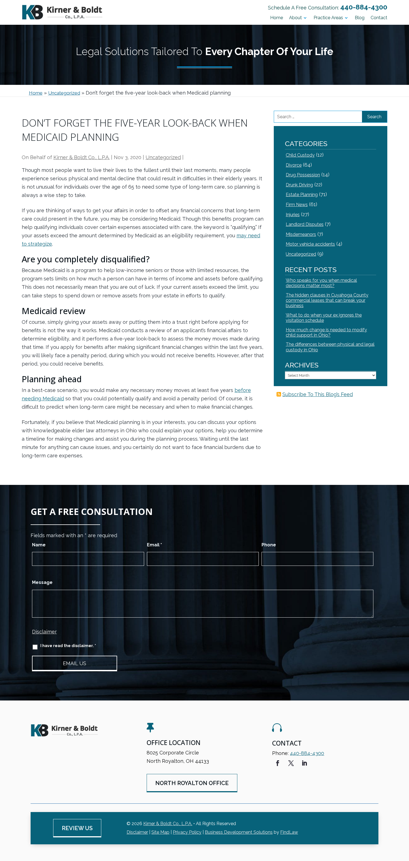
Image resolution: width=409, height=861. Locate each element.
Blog (359, 18)
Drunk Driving (299, 185)
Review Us (77, 828)
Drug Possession (303, 174)
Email (154, 544)
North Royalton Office (192, 783)
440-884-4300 (363, 7)
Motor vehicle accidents (310, 244)
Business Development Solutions (239, 832)
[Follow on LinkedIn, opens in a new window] (304, 763)
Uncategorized (163, 157)
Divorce (294, 165)
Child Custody (300, 155)
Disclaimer (44, 632)
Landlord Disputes (305, 224)
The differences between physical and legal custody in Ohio (330, 347)
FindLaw (289, 832)
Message (42, 582)
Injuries (293, 214)
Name (39, 544)
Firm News (297, 204)
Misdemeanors (301, 234)
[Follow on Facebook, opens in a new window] (277, 763)
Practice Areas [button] (328, 18)
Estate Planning (302, 194)
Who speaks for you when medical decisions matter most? (321, 283)
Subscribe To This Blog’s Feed (317, 394)
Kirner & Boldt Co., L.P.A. (81, 157)
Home (276, 18)
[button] (403, 820)
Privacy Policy (187, 832)
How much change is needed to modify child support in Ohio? (326, 332)
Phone (269, 544)
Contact (379, 18)
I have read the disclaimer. (68, 645)
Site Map (160, 832)
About (295, 18)
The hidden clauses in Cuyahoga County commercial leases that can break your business (327, 300)
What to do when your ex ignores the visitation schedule (324, 317)
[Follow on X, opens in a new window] (291, 763)
